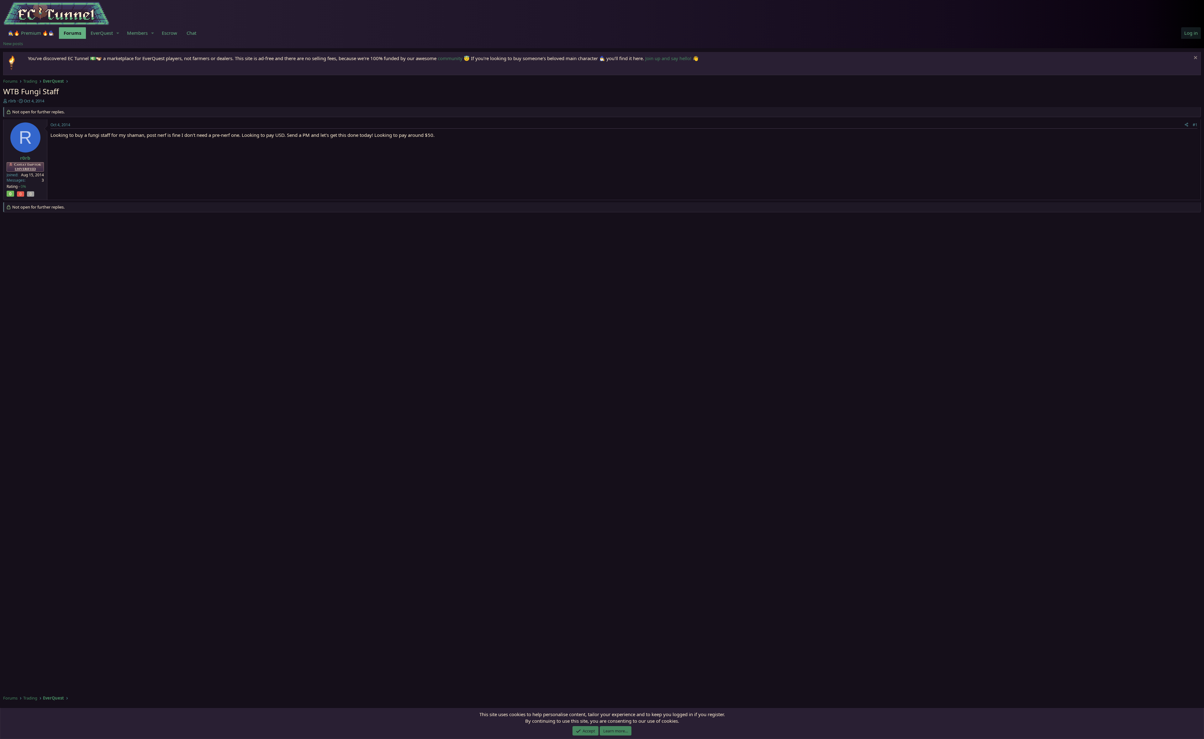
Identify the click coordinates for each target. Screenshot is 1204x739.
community (450, 58)
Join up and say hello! (668, 58)
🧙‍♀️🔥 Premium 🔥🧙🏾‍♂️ (31, 33)
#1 (1195, 124)
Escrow (169, 33)
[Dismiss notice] (1194, 58)
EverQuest (102, 33)
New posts (13, 43)
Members (137, 33)
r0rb (12, 101)
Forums (72, 33)
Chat (191, 33)
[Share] (1186, 125)
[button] (118, 33)
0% (23, 186)
